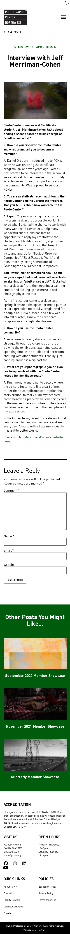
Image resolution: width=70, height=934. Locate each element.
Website (9, 564)
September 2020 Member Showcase (35, 675)
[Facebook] (6, 863)
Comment (12, 490)
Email (9, 550)
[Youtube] (6, 868)
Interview (21, 46)
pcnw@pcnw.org (12, 855)
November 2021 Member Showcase (35, 726)
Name (9, 536)
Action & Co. (40, 930)
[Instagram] (15, 863)
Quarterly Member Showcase (35, 776)
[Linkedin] (24, 863)
